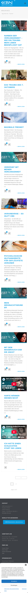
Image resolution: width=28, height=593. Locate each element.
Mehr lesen (21, 64)
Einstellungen (14, 585)
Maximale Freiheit (14, 127)
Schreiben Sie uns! (6, 513)
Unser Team (5, 549)
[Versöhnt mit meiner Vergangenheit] (14, 157)
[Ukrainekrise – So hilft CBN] (14, 203)
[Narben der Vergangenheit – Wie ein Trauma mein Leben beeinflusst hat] (14, 26)
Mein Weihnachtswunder (13, 305)
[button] (26, 565)
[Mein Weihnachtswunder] (14, 293)
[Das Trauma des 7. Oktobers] (14, 75)
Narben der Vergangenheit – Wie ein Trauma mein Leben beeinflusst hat (13, 40)
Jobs (3, 553)
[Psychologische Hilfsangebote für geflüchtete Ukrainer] (14, 246)
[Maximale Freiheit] (14, 117)
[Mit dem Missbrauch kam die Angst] (14, 337)
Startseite (11, 17)
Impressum (24, 588)
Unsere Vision (5, 548)
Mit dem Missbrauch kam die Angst (13, 349)
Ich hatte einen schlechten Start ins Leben (12, 446)
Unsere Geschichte (6, 551)
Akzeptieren (14, 581)
